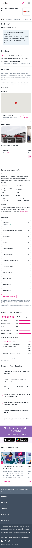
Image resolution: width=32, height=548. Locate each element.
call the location (24, 211)
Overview (17, 19)
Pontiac (5, 150)
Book (2, 19)
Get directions (25, 116)
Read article (6, 481)
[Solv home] (4, 3)
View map (12, 153)
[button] (13, 134)
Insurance (25, 19)
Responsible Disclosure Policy (22, 537)
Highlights (9, 19)
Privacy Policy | (4, 537)
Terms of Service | (12, 537)
